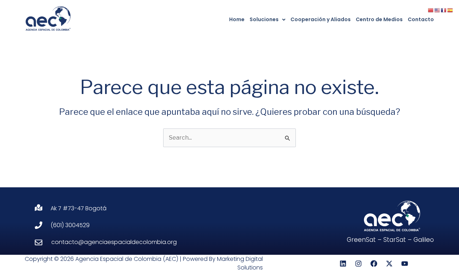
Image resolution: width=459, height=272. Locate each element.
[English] (437, 9)
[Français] (444, 9)
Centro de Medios (379, 19)
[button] (267, 19)
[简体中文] (431, 9)
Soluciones (264, 19)
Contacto (421, 19)
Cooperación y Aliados (320, 19)
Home (237, 19)
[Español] (450, 9)
